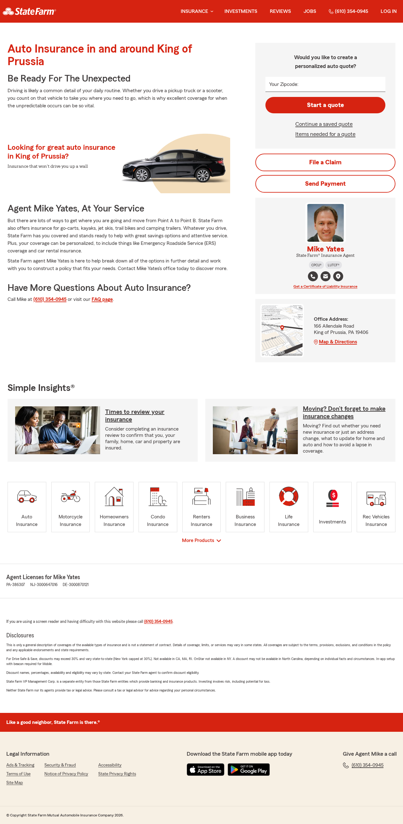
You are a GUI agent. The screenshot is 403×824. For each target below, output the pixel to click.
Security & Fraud (60, 765)
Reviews (280, 11)
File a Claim (325, 162)
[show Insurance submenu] (210, 11)
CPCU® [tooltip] (316, 265)
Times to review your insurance (134, 416)
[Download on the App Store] (205, 769)
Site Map (14, 783)
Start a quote (325, 105)
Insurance (194, 11)
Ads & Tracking (20, 765)
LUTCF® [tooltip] (333, 265)
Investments (240, 11)
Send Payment (325, 184)
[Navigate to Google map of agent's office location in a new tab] (338, 276)
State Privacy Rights (117, 774)
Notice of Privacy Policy (66, 774)
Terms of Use (18, 774)
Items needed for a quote (325, 134)
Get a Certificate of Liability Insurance (325, 286)
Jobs (310, 11)
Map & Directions (338, 341)
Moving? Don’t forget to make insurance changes (344, 413)
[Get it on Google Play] (249, 769)
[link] (29, 11)
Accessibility (110, 765)
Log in (389, 11)
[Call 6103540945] (313, 276)
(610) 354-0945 (351, 11)
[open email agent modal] (326, 277)
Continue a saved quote (324, 124)
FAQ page (102, 299)
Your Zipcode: (283, 84)
